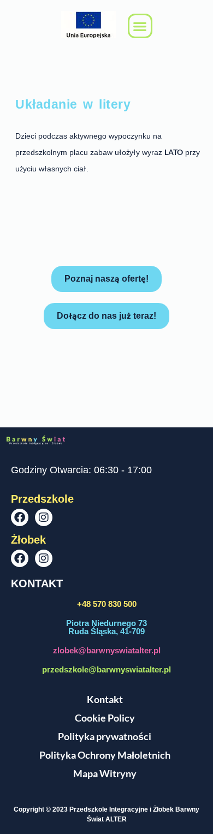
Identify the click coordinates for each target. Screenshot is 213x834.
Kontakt (105, 699)
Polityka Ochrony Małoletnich (104, 755)
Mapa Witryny (105, 773)
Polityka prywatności (104, 736)
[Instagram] (43, 517)
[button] (140, 26)
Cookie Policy (105, 718)
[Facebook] (19, 517)
